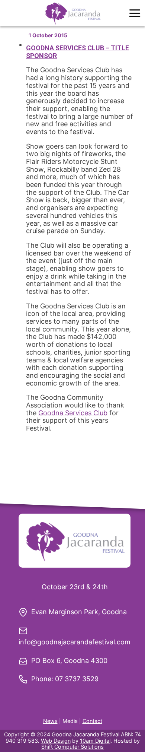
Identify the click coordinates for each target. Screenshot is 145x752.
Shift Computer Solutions (72, 746)
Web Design (56, 740)
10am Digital (95, 740)
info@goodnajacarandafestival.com (74, 642)
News (50, 721)
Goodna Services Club (72, 413)
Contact (92, 721)
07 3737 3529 (77, 679)
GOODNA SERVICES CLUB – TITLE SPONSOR (77, 52)
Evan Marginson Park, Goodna (79, 612)
